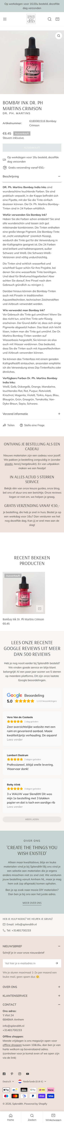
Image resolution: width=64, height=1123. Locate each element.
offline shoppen (12, 1045)
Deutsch (7, 1081)
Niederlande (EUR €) (33, 1081)
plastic (9, 464)
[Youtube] (27, 1073)
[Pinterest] (12, 1073)
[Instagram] (20, 1073)
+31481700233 (21, 930)
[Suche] (50, 19)
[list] (32, 62)
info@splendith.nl (26, 924)
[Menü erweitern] (5, 19)
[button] (57, 19)
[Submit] (56, 963)
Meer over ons (32, 902)
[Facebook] (4, 1073)
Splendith (17, 1103)
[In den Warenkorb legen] (39, 608)
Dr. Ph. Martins (16, 113)
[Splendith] (31, 19)
